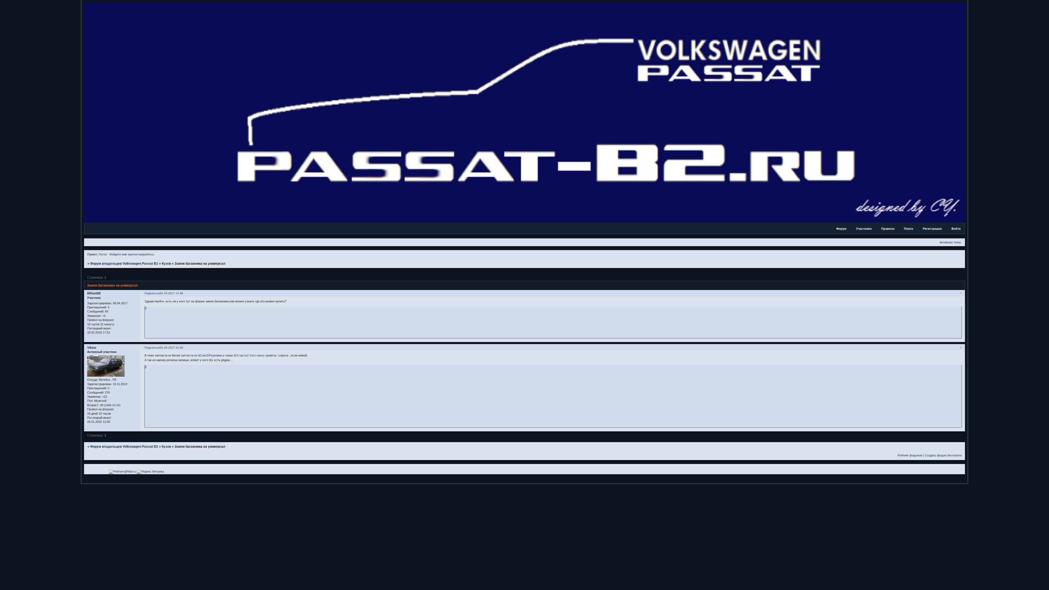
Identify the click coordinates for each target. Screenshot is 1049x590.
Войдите (115, 254)
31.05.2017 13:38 (171, 293)
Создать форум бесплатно (943, 455)
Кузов (166, 264)
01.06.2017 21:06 (171, 347)
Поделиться (152, 293)
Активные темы (950, 242)
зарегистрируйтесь (141, 254)
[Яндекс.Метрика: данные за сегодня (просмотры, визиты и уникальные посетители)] (150, 472)
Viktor (91, 348)
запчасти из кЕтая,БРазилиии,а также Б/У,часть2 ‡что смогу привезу (229, 355)
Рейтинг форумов (910, 455)
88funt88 (94, 293)
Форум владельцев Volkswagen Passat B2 (124, 264)
